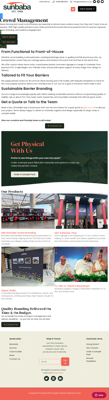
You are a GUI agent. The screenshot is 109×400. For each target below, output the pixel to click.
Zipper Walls (8, 290)
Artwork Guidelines (91, 359)
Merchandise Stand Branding (18, 232)
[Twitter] (94, 1)
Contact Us (14, 359)
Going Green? (92, 344)
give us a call (89, 107)
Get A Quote (92, 348)
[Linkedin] (98, 1)
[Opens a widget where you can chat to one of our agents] (99, 395)
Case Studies (15, 351)
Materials (13, 344)
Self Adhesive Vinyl (65, 233)
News (11, 355)
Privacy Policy (58, 373)
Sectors (13, 348)
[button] (73, 9)
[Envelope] (102, 1)
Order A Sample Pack (93, 353)
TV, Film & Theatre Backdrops (72, 286)
